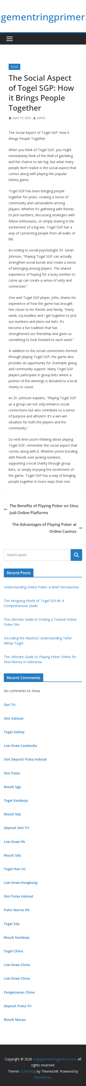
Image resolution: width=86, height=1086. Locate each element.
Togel (14, 66)
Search (76, 554)
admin (41, 118)
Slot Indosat (14, 718)
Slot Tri (10, 704)
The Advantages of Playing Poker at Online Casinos (44, 528)
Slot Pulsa (12, 773)
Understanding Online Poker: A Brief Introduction (41, 587)
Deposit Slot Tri (16, 827)
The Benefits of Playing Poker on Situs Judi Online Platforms (44, 509)
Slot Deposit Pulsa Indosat (25, 759)
